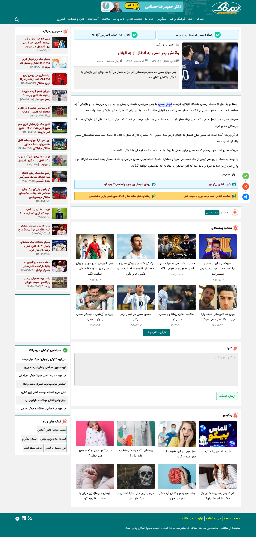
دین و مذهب (76, 19)
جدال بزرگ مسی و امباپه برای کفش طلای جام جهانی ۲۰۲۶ (177, 266)
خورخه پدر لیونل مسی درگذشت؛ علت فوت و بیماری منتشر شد (217, 268)
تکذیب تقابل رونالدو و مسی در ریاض (176, 317)
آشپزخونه (93, 19)
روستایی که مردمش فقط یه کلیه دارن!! (136, 453)
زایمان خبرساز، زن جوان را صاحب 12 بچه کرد (127, 184)
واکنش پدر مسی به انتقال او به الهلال (148, 53)
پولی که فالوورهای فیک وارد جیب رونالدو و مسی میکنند (218, 317)
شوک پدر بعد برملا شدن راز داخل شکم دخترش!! (217, 496)
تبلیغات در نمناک (192, 518)
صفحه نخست (232, 518)
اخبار (191, 19)
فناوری (61, 19)
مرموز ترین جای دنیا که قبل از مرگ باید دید (136, 496)
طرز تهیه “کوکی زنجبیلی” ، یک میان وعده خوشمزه (44, 359)
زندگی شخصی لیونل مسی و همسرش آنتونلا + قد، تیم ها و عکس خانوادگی (135, 268)
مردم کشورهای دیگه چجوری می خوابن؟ (95, 453)
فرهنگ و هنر (177, 19)
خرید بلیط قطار (33, 447)
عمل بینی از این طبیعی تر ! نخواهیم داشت (179, 454)
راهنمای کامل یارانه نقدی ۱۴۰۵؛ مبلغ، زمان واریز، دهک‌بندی (119, 196)
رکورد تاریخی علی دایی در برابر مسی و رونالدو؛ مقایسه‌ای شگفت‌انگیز (95, 268)
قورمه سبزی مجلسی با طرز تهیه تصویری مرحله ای (45, 367)
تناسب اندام (134, 19)
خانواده (149, 19)
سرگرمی (161, 19)
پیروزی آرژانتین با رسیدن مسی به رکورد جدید (95, 317)
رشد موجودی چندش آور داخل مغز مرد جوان (177, 496)
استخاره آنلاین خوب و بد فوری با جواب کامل (207, 196)
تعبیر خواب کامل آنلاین (51, 430)
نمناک (200, 19)
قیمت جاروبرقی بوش (53, 438)
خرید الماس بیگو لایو (220, 184)
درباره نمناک (213, 518)
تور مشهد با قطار (56, 447)
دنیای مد (118, 19)
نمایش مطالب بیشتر (156, 332)
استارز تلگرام (29, 438)
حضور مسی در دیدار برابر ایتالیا (136, 317)
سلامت (106, 19)
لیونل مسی (165, 104)
